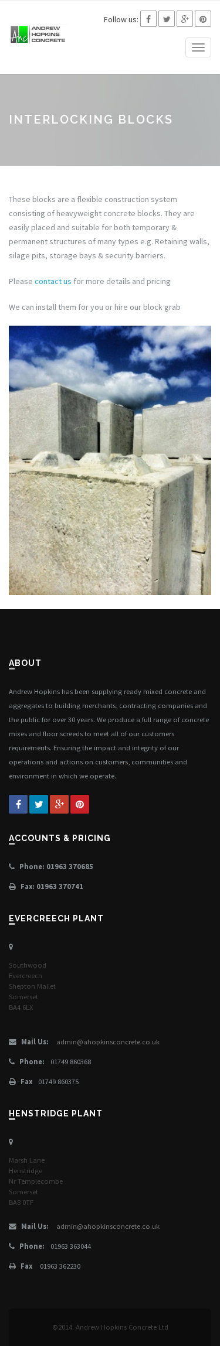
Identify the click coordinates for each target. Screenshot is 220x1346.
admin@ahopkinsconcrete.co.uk (108, 1041)
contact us (53, 281)
